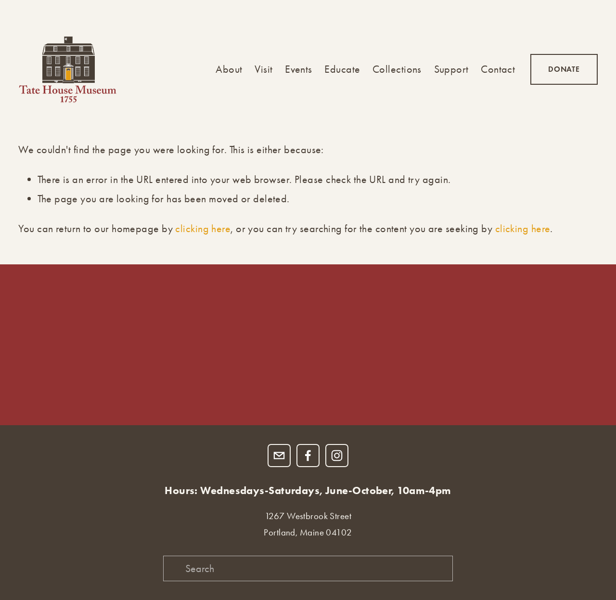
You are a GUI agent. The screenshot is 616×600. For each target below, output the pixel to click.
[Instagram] (336, 455)
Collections (397, 69)
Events (298, 69)
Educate (342, 69)
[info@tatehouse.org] (279, 455)
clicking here (203, 228)
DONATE (564, 69)
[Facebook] (308, 455)
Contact (498, 69)
